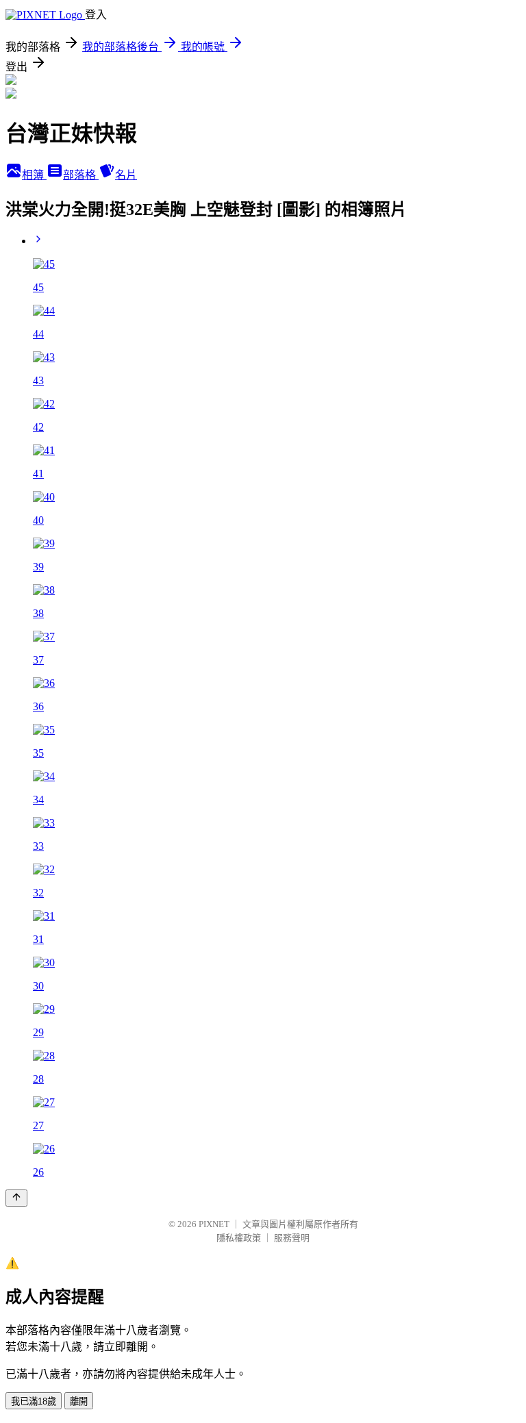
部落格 (81, 175)
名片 (126, 175)
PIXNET (214, 1224)
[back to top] (16, 1198)
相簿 (34, 175)
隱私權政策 (238, 1238)
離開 (79, 1401)
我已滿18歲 (33, 1401)
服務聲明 (292, 1238)
